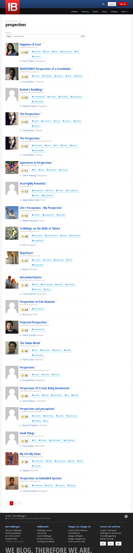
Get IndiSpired (74, 533)
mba (42, 170)
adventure (71, 284)
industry (72, 485)
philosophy (37, 145)
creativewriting (39, 97)
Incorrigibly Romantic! (33, 183)
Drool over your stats (76, 541)
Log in (111, 4)
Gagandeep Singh (30, 200)
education (61, 485)
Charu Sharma (29, 293)
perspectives (67, 51)
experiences (57, 395)
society (46, 374)
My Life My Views (31, 454)
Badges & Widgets (75, 536)
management (73, 190)
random (36, 215)
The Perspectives (30, 114)
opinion (36, 76)
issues (64, 235)
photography (38, 150)
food (56, 51)
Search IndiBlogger (44, 536)
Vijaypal (25, 470)
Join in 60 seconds (12, 536)
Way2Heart (26, 253)
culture (48, 289)
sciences (67, 121)
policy (72, 461)
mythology (59, 260)
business (59, 76)
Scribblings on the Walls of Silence (40, 228)
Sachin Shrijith (29, 335)
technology (49, 416)
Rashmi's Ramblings (31, 89)
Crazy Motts (28, 81)
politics (78, 121)
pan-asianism (38, 309)
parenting (64, 97)
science (36, 126)
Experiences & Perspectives (36, 163)
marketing (48, 76)
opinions (57, 350)
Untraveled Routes (31, 277)
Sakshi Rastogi (29, 175)
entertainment (38, 329)
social (57, 121)
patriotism (46, 350)
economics (47, 121)
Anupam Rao (28, 380)
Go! (82, 36)
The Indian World (30, 343)
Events (95, 11)
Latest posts (42, 533)
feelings (43, 440)
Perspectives (27, 367)
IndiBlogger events (44, 530)
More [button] (124, 11)
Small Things (27, 433)
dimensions (75, 235)
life (77, 51)
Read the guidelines (13, 533)
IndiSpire (114, 11)
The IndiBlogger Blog (108, 536)
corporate (52, 170)
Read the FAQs (11, 539)
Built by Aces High (107, 539)
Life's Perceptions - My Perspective (40, 208)
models (60, 190)
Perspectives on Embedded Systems (41, 478)
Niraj (24, 314)
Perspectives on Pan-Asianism (37, 302)
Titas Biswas (28, 130)
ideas (69, 76)
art (56, 145)
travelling (37, 421)
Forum (104, 11)
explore (60, 284)
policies (56, 374)
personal (36, 51)
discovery (37, 289)
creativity (36, 466)
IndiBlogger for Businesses (110, 533)
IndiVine (74, 11)
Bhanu (25, 269)
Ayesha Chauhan (30, 425)
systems (49, 485)
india (35, 350)
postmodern (48, 195)
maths (35, 121)
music (48, 145)
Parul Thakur (28, 61)
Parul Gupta (28, 445)
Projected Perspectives (33, 322)
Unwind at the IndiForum (78, 530)
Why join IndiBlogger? (13, 530)
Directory (85, 11)
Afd (24, 245)
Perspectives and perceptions (37, 409)
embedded (37, 485)
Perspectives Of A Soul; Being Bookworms (44, 388)
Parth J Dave (28, 359)
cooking (48, 260)
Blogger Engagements (77, 539)
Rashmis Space (29, 106)
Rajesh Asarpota (30, 220)
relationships (38, 101)
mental (50, 190)
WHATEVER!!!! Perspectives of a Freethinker (45, 69)
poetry (75, 395)
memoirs (36, 56)
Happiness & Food (30, 44)
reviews (36, 395)
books (74, 145)
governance (60, 461)
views (70, 260)
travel (47, 51)
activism (79, 76)
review (64, 145)
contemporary (51, 235)
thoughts (61, 215)
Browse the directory (45, 539)
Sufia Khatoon (29, 400)
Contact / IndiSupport (108, 530)
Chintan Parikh (29, 491)
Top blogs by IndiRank (45, 541)
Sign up (123, 4)
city (46, 421)
